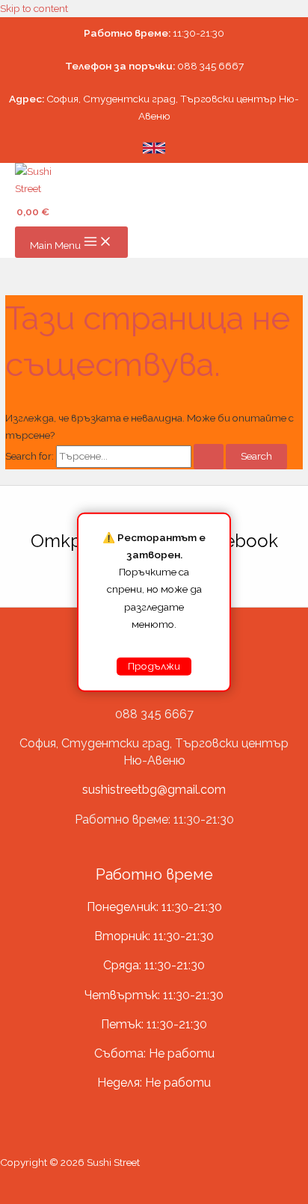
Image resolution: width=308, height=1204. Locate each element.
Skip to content (34, 8)
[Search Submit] (209, 456)
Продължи (154, 666)
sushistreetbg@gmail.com (154, 789)
